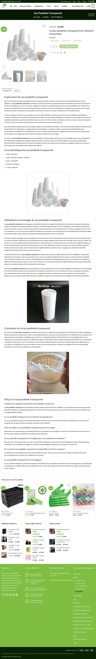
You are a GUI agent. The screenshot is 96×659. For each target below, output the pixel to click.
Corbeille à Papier (80, 583)
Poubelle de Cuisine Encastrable (83, 628)
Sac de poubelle (53, 513)
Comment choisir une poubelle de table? (37, 595)
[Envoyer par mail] (57, 52)
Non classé (76, 574)
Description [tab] (7, 91)
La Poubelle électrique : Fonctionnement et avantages (37, 581)
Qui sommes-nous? (66, 1)
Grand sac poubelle (7, 513)
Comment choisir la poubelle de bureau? (36, 601)
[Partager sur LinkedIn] (64, 52)
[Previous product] (93, 14)
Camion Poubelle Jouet (82, 586)
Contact (84, 1)
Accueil (36, 17)
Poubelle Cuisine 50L (80, 614)
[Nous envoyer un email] (91, 1)
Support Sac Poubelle (80, 639)
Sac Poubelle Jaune (79, 632)
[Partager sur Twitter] (54, 52)
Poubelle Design (80, 580)
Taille (56, 6)
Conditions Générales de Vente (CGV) (13, 653)
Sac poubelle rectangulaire (80, 513)
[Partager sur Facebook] (51, 52)
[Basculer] (93, 577)
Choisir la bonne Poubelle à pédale (36, 575)
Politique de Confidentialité (64, 653)
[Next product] (89, 14)
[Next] (43, 46)
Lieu (15, 6)
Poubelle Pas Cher (80, 589)
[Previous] (4, 46)
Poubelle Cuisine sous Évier (82, 625)
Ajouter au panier (68, 46)
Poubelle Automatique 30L (82, 606)
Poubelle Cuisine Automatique (83, 617)
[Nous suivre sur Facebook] (88, 1)
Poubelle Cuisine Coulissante (82, 621)
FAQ (79, 1)
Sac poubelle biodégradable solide (35, 513)
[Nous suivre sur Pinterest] (93, 1)
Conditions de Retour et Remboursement (40, 653)
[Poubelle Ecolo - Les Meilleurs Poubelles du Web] (4, 6)
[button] (77, 6)
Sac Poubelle (57, 17)
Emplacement (26, 6)
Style (48, 6)
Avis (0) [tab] (17, 91)
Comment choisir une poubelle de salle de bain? (38, 589)
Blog (74, 1)
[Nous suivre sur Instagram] (90, 1)
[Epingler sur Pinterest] (61, 52)
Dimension (52, 37)
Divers (64, 6)
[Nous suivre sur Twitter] (9, 594)
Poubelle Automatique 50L (82, 610)
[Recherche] (11, 6)
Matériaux (38, 6)
